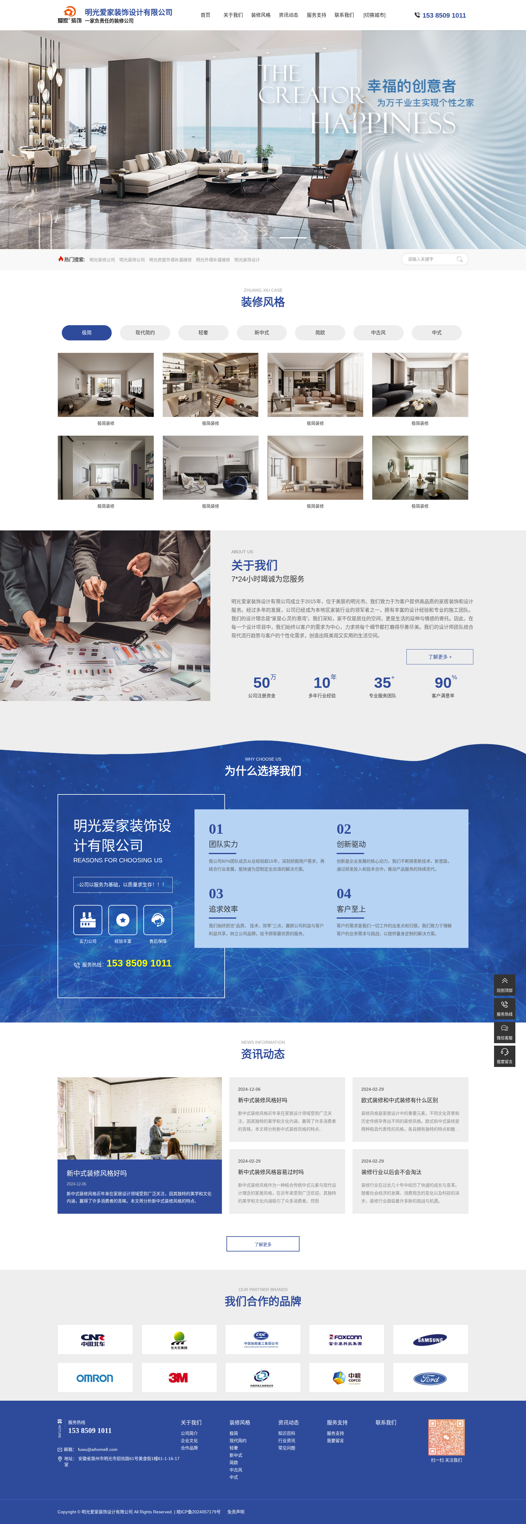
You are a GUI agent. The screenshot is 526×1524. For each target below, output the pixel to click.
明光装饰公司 (132, 259)
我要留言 (335, 1440)
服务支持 (316, 15)
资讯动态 (288, 15)
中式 (437, 332)
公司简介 (189, 1433)
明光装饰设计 (247, 259)
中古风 (378, 332)
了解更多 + (440, 657)
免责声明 (235, 1511)
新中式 (261, 332)
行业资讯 (286, 1440)
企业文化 (189, 1440)
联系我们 (344, 15)
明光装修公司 (102, 259)
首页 (205, 15)
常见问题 (286, 1447)
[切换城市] (374, 15)
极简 (87, 332)
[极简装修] (106, 385)
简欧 (320, 332)
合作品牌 (189, 1447)
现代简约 (145, 332)
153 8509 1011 (444, 15)
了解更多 (263, 1244)
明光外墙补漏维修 (213, 259)
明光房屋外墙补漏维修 (170, 259)
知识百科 (286, 1433)
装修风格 (261, 15)
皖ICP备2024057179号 (199, 1511)
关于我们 (233, 15)
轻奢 (203, 332)
